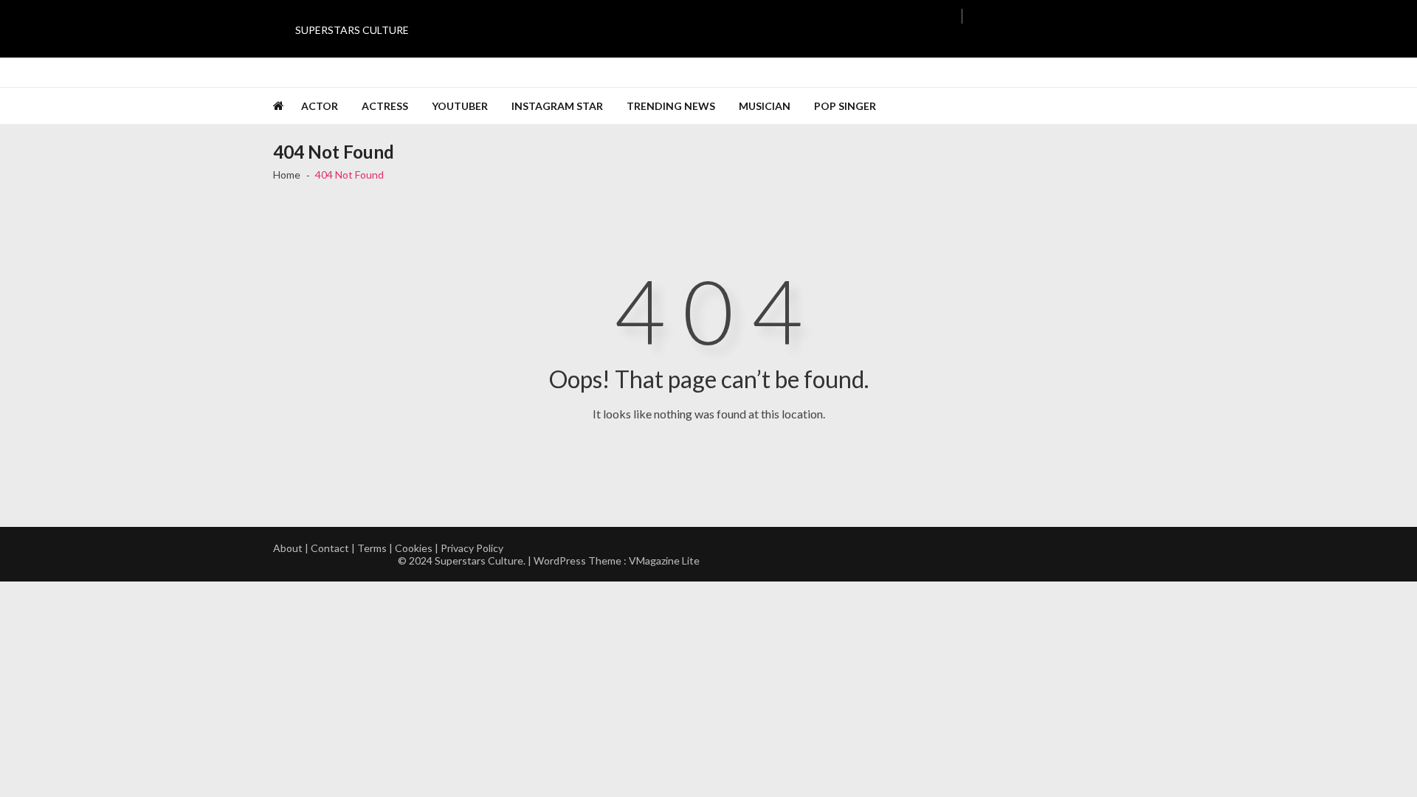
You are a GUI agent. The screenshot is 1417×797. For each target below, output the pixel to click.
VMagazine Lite (664, 560)
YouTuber (460, 106)
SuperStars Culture (352, 30)
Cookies (413, 548)
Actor (319, 106)
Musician (764, 106)
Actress (385, 106)
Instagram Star (557, 106)
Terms (372, 548)
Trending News (671, 106)
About (288, 548)
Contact (330, 548)
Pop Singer (845, 106)
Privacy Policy (472, 548)
